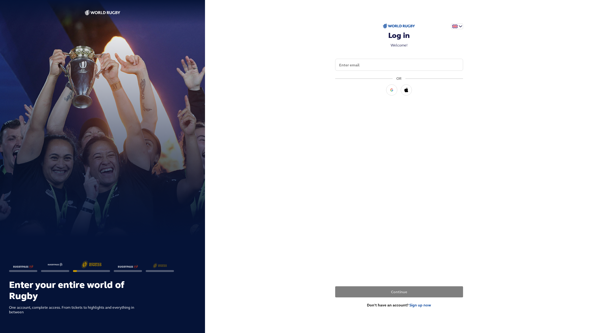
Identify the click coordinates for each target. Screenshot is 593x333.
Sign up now (420, 305)
